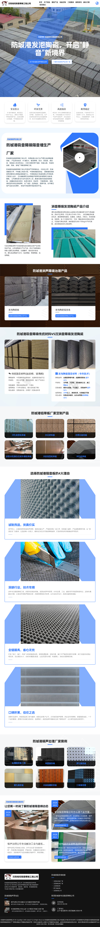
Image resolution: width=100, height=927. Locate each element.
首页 (40, 2)
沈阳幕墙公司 (58, 890)
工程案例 (71, 2)
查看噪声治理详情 (60, 857)
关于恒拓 (47, 2)
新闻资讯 (78, 2)
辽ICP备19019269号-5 (70, 920)
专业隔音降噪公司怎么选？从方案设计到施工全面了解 (73, 812)
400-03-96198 (62, 904)
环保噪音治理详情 (13, 857)
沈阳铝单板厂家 (58, 881)
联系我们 (43, 5)
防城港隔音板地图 (94, 920)
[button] (92, 299)
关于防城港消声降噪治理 (38, 62)
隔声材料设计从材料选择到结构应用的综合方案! (73, 844)
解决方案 (86, 2)
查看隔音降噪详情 (60, 825)
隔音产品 (55, 2)
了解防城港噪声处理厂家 (61, 62)
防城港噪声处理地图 (83, 920)
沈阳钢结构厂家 (58, 883)
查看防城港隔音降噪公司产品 (18, 316)
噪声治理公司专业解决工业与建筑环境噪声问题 (26, 843)
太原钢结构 (57, 886)
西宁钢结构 (57, 888)
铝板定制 (63, 2)
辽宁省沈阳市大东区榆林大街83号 (69, 911)
